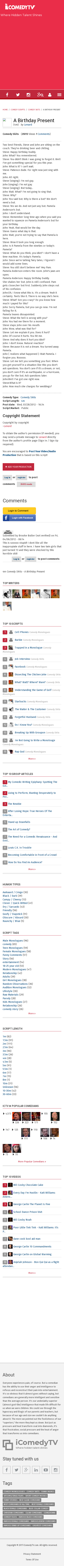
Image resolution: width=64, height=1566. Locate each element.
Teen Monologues (13, 947)
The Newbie (14, 803)
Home (5, 110)
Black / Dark (10, 895)
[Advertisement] (32, 52)
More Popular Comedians (31, 1161)
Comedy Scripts (18, 110)
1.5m (5, 1040)
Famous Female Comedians (16, 1521)
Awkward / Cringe (13, 892)
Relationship (10, 973)
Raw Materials (10, 994)
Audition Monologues (14, 987)
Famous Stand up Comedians (17, 1525)
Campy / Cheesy (12, 899)
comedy (7, 944)
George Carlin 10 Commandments (32, 1246)
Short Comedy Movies (36, 1496)
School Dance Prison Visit (27, 1212)
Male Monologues (13, 940)
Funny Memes (47, 1491)
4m (23, 400)
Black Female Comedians (15, 1508)
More (31, 758)
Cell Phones (22, 632)
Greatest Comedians (42, 1525)
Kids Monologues (12, 1001)
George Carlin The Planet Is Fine (31, 1204)
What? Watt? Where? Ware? (30, 682)
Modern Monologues (14, 969)
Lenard (28, 124)
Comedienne (49, 1513)
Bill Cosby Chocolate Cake (28, 1185)
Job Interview (22, 659)
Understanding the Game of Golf (33, 690)
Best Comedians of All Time (17, 1504)
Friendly (7, 910)
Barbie (18, 639)
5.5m (5, 1069)
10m (5, 1083)
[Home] (21, 7)
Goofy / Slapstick (12, 914)
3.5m (5, 1054)
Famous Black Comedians (30, 1517)
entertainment (11, 962)
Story (6, 958)
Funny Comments (12, 955)
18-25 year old (11, 965)
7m (4, 1076)
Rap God (19, 751)
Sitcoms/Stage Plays (13, 1496)
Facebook (20, 666)
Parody (6, 998)
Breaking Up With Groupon (30, 732)
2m (4, 1043)
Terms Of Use (32, 1560)
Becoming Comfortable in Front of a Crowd (32, 854)
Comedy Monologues (14, 1491)
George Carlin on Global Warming (32, 1254)
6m (4, 1072)
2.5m (5, 1047)
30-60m (7, 1094)
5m (4, 1065)
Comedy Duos (10, 1517)
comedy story (10, 1009)
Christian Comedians (13, 1513)
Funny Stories (10, 1500)
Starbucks (20, 701)
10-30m (7, 1090)
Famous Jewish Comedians (43, 1521)
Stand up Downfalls (19, 822)
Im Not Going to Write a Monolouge (35, 740)
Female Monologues (14, 951)
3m (4, 1051)
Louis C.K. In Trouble (19, 847)
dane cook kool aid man (26, 1238)
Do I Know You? (23, 724)
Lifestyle (7, 991)
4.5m (5, 1061)
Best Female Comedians (43, 1504)
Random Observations (15, 983)
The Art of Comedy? (19, 829)
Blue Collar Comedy (38, 1508)
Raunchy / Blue (11, 921)
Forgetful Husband (25, 717)
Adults (6, 976)
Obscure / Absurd (13, 917)
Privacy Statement (32, 1554)
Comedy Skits (34, 110)
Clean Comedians (34, 1513)
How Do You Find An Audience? (25, 862)
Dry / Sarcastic (11, 906)
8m (4, 1079)
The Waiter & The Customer (30, 709)
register (21, 477)
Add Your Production (19, 467)
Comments (44, 134)
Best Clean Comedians (29, 1500)
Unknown (8, 1087)
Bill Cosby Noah (22, 1219)
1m (4, 1036)
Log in (7, 477)
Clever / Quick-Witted (15, 903)
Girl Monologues (12, 980)
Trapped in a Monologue (28, 647)
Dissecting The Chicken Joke (30, 674)
